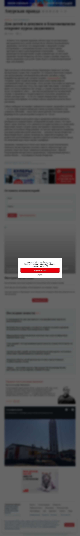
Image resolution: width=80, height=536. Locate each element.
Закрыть (40, 275)
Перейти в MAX (40, 270)
